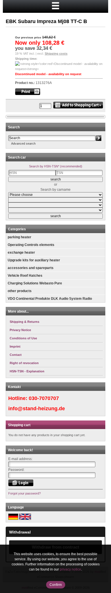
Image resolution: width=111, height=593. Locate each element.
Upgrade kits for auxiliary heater (34, 260)
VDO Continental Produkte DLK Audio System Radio (50, 299)
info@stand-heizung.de (36, 408)
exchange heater (21, 253)
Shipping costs (56, 53)
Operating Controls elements (31, 245)
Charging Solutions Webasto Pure (35, 283)
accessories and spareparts (31, 268)
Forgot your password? (24, 493)
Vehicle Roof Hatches (25, 276)
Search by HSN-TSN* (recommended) (55, 166)
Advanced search (23, 143)
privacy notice (70, 569)
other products (20, 291)
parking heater (19, 237)
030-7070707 (44, 398)
